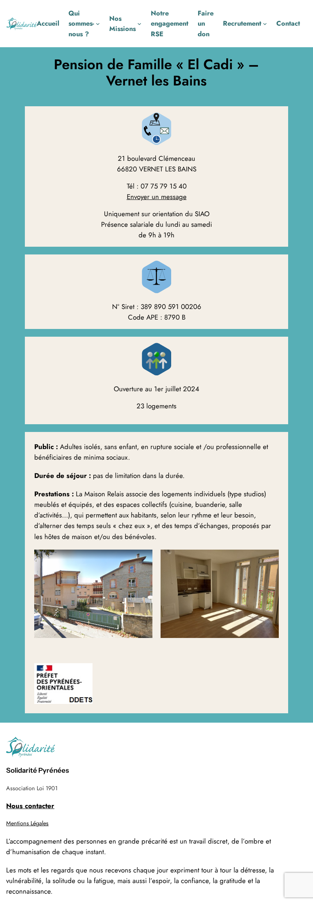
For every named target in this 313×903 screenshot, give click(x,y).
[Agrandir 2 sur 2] (268, 560)
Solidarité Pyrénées (37, 770)
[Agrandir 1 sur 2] (142, 560)
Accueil (48, 23)
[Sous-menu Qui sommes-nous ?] (98, 24)
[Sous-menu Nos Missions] (139, 24)
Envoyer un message (157, 197)
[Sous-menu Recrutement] (265, 24)
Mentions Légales (27, 823)
